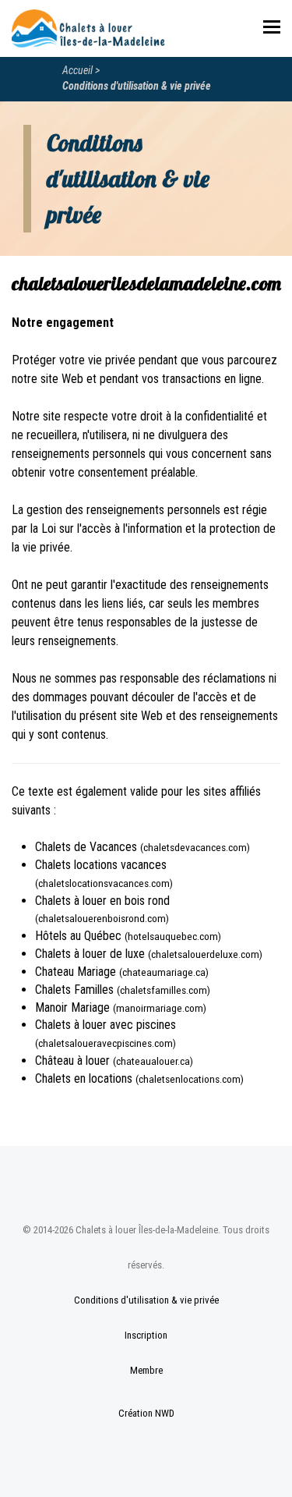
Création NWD (146, 1413)
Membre (146, 1370)
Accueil (77, 70)
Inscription (146, 1335)
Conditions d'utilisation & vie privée (136, 86)
